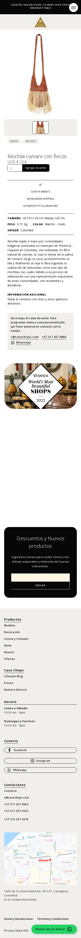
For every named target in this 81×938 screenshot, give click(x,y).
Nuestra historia (15, 689)
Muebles (9, 625)
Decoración (12, 632)
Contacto (10, 791)
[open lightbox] (40, 127)
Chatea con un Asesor (50, 929)
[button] (73, 7)
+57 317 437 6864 (54, 337)
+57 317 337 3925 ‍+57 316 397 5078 (16, 815)
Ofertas (9, 659)
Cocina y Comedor (16, 639)
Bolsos (31, 141)
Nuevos (9, 652)
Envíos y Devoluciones (18, 919)
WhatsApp (23, 342)
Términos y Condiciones (53, 919)
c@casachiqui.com (25, 337)
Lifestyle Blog (13, 676)
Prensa (9, 683)
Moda (14, 141)
